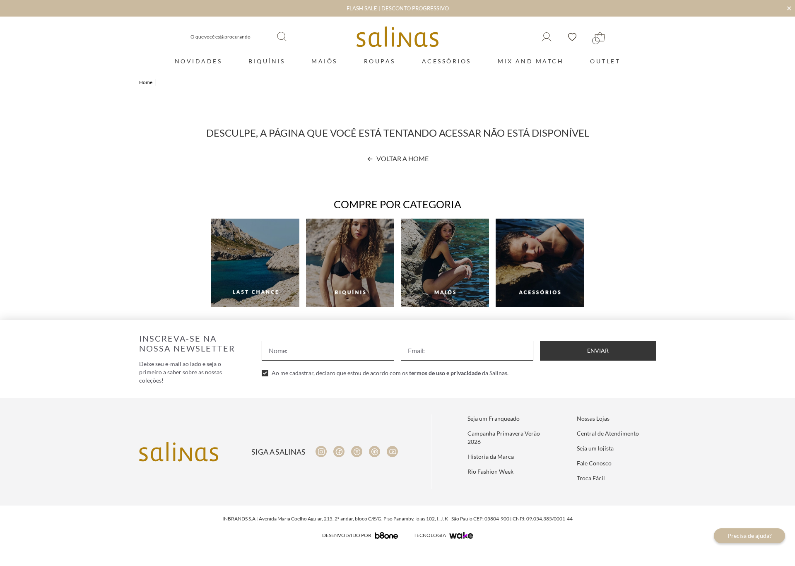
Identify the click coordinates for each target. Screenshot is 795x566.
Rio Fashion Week (490, 471)
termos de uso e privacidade (445, 372)
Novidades (198, 61)
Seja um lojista (595, 448)
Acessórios (446, 61)
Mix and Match (531, 61)
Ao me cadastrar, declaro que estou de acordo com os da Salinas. (390, 372)
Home (145, 82)
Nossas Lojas (593, 418)
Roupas (379, 61)
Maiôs (324, 61)
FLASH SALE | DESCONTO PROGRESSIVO (398, 8)
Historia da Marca (490, 456)
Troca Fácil (591, 478)
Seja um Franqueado (493, 418)
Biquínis (266, 61)
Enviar (598, 350)
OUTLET (605, 61)
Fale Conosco (594, 463)
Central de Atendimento (608, 433)
